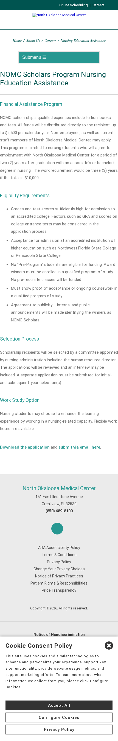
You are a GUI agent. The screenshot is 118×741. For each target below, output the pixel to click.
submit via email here (79, 447)
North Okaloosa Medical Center (59, 488)
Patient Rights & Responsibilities (59, 583)
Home (17, 40)
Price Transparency (59, 590)
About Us (33, 40)
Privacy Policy (59, 562)
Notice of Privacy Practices (59, 576)
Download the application (25, 447)
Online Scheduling (73, 5)
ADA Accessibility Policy (59, 547)
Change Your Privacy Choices (59, 569)
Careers (98, 5)
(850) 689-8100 (59, 511)
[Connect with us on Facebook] (57, 528)
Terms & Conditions (59, 555)
